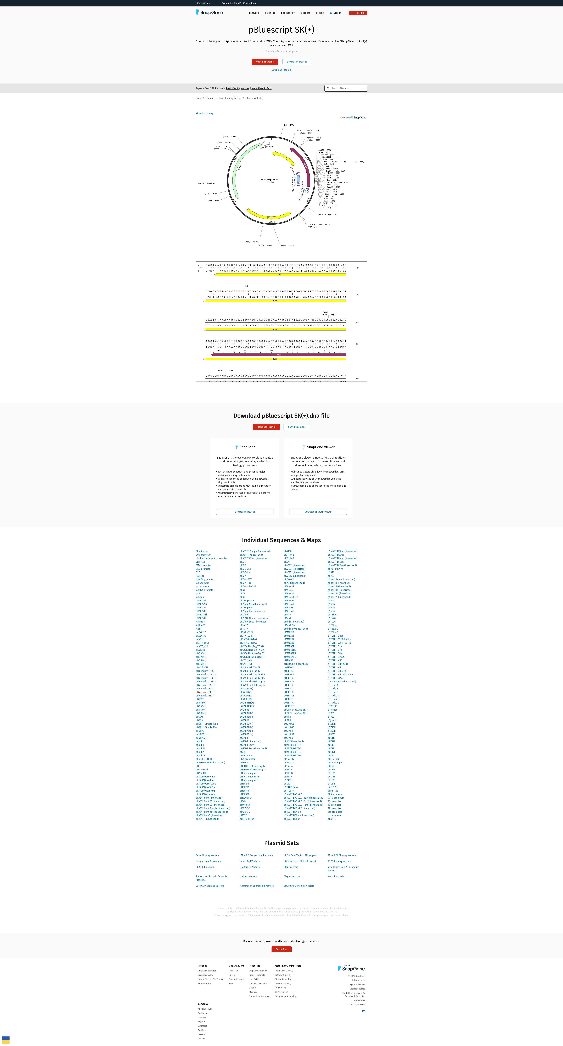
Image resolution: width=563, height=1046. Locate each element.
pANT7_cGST (202, 642)
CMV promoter (203, 565)
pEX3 (242, 597)
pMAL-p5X (289, 611)
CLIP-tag (200, 561)
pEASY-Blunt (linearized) (209, 797)
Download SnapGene (297, 61)
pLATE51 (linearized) (294, 572)
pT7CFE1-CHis (335, 649)
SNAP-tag (333, 790)
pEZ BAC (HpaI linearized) (253, 621)
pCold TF (200, 755)
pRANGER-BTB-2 (292, 748)
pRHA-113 (289, 762)
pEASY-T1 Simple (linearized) (255, 551)
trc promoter (335, 815)
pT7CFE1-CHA (335, 646)
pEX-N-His (245, 583)
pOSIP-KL (289, 685)
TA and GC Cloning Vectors (342, 855)
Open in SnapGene (265, 61)
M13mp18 (201, 621)
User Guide (254, 979)
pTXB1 (331, 713)
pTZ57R (332, 730)
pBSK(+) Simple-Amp (207, 723)
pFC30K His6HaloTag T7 (252, 657)
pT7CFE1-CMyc (335, 653)
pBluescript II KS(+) (206, 671)
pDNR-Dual (202, 769)
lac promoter (203, 586)
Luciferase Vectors (250, 867)
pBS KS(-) (201, 706)
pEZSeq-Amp (247, 600)
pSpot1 (331, 600)
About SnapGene (206, 1009)
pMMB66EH (290, 646)
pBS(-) (199, 720)
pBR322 (200, 699)
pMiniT (287, 618)
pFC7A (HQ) (246, 660)
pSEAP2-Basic (291, 787)
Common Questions (258, 983)
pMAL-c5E (289, 586)
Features (254, 12)
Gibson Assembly (283, 979)
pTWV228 (332, 709)
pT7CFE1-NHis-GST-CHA (340, 674)
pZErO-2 (332, 787)
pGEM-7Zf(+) (246, 727)
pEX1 (242, 590)
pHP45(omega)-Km (250, 776)
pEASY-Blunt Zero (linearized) (212, 811)
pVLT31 (331, 773)
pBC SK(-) (201, 664)
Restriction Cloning (284, 971)
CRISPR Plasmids (205, 867)
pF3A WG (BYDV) (248, 639)
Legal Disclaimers (357, 984)
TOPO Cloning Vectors (339, 861)
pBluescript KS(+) (205, 685)
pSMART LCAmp (336, 554)
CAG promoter (203, 554)
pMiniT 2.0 (289, 625)
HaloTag (200, 576)
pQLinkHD (289, 734)
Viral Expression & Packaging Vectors (343, 869)
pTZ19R (332, 723)
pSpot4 (331, 611)
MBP (198, 628)
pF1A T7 (244, 625)
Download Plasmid (281, 70)
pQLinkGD (289, 727)
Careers (201, 1034)
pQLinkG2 (289, 723)
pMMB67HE (290, 657)
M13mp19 (201, 625)
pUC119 (331, 741)
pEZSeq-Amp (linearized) (253, 604)
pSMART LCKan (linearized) (342, 565)
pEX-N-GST (246, 579)
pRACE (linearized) (294, 741)
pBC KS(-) (201, 657)
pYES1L (331, 783)
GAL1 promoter (203, 568)
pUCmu (331, 766)
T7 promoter (334, 808)
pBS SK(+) (201, 709)
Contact (201, 1038)
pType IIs (333, 720)
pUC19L (331, 752)
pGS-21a (244, 762)
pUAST (331, 734)
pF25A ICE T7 (246, 632)
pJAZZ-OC (245, 808)
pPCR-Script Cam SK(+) (296, 713)
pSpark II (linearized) (339, 586)
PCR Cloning (280, 988)
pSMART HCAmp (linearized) (299, 815)
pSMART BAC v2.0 (293, 794)
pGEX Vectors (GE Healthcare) (300, 861)
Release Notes (205, 983)
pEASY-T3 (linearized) (251, 554)
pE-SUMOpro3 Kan (206, 787)
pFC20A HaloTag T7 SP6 (252, 646)
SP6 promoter (335, 794)
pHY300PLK (246, 797)
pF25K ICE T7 (246, 635)
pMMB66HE (290, 649)
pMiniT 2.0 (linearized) (296, 628)
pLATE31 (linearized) (294, 568)
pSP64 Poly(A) (335, 568)
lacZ (198, 593)
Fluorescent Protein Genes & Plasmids (211, 878)
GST (198, 572)
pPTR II (287, 720)
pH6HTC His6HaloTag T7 (252, 766)
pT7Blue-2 (333, 628)
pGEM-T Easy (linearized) (253, 748)
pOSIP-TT (289, 706)
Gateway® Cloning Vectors (210, 885)
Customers (203, 1013)
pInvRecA (245, 804)
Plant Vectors (291, 867)
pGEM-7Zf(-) (246, 730)
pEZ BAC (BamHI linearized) (254, 618)
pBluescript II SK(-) (206, 681)
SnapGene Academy (258, 971)
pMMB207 (289, 639)
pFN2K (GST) (246, 692)
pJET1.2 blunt (247, 819)
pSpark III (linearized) (339, 590)
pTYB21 (331, 716)
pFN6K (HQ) (246, 699)
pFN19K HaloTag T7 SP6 (252, 678)
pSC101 (287, 783)
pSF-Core (289, 790)
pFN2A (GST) (246, 688)
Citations (202, 1017)
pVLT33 (331, 776)
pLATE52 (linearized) (295, 576)
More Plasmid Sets (261, 88)
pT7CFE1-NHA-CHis (338, 664)
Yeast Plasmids (336, 876)
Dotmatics (202, 1026)
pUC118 (331, 738)
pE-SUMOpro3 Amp (206, 783)
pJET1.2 (243, 815)
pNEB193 (288, 660)
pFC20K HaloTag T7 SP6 (252, 649)
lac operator (202, 583)
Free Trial (359, 12)
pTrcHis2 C (333, 702)
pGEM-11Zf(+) (247, 702)
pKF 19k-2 (289, 558)
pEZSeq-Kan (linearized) (253, 611)
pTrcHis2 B (333, 699)
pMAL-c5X (289, 593)
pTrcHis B (333, 688)
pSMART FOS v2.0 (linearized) (299, 808)
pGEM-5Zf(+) (246, 723)
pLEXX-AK (289, 579)
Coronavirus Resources (208, 861)
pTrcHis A (333, 685)
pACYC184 (201, 635)
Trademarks (359, 1000)
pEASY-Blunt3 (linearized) (209, 815)
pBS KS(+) (201, 702)
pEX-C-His (245, 572)
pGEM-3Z (244, 709)
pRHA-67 (288, 766)
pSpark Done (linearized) (341, 579)
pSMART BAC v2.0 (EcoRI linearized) (303, 801)
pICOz (243, 801)
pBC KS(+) (201, 653)
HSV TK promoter (205, 579)
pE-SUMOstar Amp (206, 790)
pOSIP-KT (289, 695)
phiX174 (332, 819)
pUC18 (331, 745)
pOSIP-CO (289, 671)
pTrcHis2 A (333, 695)
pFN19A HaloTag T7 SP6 (252, 674)
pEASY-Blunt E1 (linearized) (210, 801)
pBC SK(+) (201, 660)
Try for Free (281, 949)
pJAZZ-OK (245, 811)
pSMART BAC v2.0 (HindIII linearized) (303, 804)
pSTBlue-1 (333, 614)
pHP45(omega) (248, 773)
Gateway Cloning (282, 975)
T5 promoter (334, 804)
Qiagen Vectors (292, 876)
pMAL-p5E (289, 604)
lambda (200, 597)
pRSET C (288, 776)
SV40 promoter (336, 797)
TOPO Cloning (281, 992)
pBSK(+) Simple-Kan (206, 727)
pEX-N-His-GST (248, 586)
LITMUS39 (201, 618)
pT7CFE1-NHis (335, 667)
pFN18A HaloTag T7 (250, 667)
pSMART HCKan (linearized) (342, 551)
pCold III (200, 748)
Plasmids (270, 12)
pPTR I (287, 716)
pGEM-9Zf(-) (246, 734)
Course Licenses (236, 979)
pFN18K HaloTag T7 (250, 671)
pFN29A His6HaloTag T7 (252, 681)
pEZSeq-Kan (246, 607)
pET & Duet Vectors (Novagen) (300, 855)
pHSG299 (244, 787)
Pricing (320, 12)
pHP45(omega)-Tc (249, 780)
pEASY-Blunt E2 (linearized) (210, 804)
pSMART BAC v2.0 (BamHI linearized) (303, 797)
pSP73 (331, 576)
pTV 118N (333, 706)
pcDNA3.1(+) (202, 734)
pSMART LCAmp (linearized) (342, 558)
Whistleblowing (358, 1004)
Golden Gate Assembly (285, 996)
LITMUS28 (201, 600)
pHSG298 (244, 783)
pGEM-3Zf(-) (246, 716)
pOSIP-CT (289, 674)
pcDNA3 (200, 730)
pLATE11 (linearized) (294, 565)
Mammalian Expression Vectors (257, 885)
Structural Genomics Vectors (299, 885)
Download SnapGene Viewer (318, 511)
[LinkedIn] (363, 1011)
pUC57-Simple (335, 762)
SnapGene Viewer (206, 975)
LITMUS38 (201, 611)
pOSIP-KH (289, 681)
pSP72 (331, 572)
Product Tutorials (257, 975)
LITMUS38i (201, 614)
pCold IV (200, 752)
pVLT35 (331, 780)
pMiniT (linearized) (294, 621)
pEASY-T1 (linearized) (207, 819)
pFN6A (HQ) (246, 695)
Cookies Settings (357, 989)
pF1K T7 (244, 628)
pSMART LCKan (336, 561)
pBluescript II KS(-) (206, 674)
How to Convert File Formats (211, 979)
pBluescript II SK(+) (206, 678)
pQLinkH (288, 730)
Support (305, 12)
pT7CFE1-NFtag (336, 657)
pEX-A (243, 565)
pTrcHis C (333, 692)
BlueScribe (201, 551)
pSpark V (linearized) (339, 597)
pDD (198, 766)
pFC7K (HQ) (246, 664)
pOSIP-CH (289, 667)
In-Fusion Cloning (283, 983)
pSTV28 (332, 618)
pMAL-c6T (289, 600)
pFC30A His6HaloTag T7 (252, 653)
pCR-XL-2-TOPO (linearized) (210, 762)
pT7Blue (332, 625)
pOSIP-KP (289, 692)
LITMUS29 (201, 607)
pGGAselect (246, 755)
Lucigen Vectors (248, 876)
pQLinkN (288, 738)
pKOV (287, 561)
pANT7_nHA (202, 646)
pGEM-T (244, 738)
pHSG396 (244, 790)
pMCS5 (287, 614)
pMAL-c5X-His (291, 597)
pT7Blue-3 (333, 632)
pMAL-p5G (289, 607)
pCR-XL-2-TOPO (204, 759)
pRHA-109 (289, 759)
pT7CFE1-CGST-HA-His (339, 642)
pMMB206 (289, 635)
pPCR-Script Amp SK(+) (296, 709)
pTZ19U (332, 727)
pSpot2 (331, 604)
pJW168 (287, 551)
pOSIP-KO (289, 688)
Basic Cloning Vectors (207, 855)
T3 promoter (334, 801)
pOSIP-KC (289, 678)
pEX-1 (243, 561)
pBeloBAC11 (202, 667)
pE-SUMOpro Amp (205, 776)
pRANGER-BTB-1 (292, 745)
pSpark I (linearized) (339, 583)
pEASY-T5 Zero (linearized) (254, 558)
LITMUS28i (201, 604)
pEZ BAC (244, 614)
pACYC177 (201, 632)
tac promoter (335, 811)
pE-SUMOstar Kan (205, 794)
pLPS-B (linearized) (294, 583)
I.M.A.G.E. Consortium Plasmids (256, 855)
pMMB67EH (290, 653)
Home (199, 98)
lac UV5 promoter (205, 590)
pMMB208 (289, 642)
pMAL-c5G (289, 590)
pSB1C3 (287, 780)
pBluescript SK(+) (205, 692)
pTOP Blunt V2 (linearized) (342, 681)
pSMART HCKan (292, 819)
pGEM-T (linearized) (250, 741)
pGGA (242, 752)
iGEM (231, 983)
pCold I (199, 741)
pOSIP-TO (289, 702)
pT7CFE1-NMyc (336, 678)
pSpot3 (331, 607)
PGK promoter (247, 759)
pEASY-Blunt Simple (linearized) (213, 808)
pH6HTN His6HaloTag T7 (253, 769)
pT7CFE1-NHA (335, 660)
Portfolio (202, 1030)
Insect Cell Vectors (250, 861)
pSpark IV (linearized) (339, 593)
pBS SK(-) (201, 713)
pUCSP (331, 769)
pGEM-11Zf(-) (247, 706)
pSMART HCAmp (292, 811)
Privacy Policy (358, 980)
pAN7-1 (199, 639)
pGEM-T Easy (247, 745)
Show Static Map (204, 113)
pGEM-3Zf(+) (246, 713)
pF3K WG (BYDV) (248, 642)
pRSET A (288, 769)
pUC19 (331, 748)
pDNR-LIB (201, 773)
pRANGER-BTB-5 (292, 755)
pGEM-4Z (245, 720)
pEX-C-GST (245, 568)
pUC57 (331, 755)
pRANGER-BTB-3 (292, 752)
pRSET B (288, 773)
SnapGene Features (207, 971)
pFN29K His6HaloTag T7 (252, 685)
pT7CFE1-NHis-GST (338, 671)
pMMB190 (289, 632)
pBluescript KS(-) (205, 688)
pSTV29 (332, 621)
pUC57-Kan (334, 759)
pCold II (200, 745)
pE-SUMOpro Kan (205, 780)
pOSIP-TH (289, 699)
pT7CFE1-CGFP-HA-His (339, 639)
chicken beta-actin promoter (211, 558)
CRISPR (252, 988)
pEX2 (242, 593)
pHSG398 (244, 794)
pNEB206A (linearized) (296, 664)
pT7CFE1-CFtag (336, 635)
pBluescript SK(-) (205, 695)
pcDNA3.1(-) (202, 738)
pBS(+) (199, 716)
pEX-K (243, 576)
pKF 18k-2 (289, 554)
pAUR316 (200, 649)
